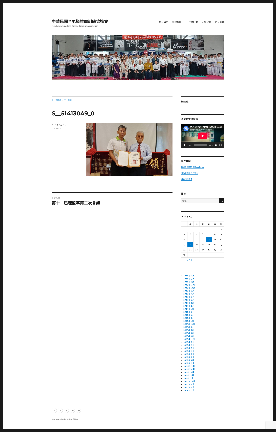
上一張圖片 (56, 100)
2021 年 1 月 (188, 378)
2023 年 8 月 (188, 330)
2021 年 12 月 (189, 366)
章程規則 (176, 22)
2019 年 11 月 (189, 390)
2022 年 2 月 (188, 363)
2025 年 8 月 (188, 291)
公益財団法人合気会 (189, 173)
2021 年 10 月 (189, 369)
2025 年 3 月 (188, 303)
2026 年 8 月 (188, 276)
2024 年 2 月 (188, 318)
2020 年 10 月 (189, 381)
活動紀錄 (206, 22)
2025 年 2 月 (188, 306)
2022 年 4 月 (188, 357)
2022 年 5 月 (188, 354)
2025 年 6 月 (188, 297)
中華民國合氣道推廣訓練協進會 (80, 21)
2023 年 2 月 (188, 336)
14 (209, 239)
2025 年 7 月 (188, 294)
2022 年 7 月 (188, 348)
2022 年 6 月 (188, 351)
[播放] (184, 145)
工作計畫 (193, 22)
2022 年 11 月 (189, 339)
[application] (202, 136)
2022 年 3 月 (188, 360)
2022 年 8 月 (188, 345)
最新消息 (163, 22)
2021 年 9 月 (188, 372)
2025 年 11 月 (189, 285)
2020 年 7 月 (188, 387)
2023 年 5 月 (188, 333)
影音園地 (219, 22)
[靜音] (215, 145)
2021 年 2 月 (188, 375)
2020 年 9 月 (188, 384)
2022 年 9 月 (188, 342)
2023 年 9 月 (188, 327)
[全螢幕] (220, 145)
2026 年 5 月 (188, 279)
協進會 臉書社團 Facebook (192, 167)
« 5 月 (189, 260)
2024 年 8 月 (188, 315)
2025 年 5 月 (188, 300)
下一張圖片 (68, 100)
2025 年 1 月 (188, 309)
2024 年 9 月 (188, 312)
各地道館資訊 (186, 179)
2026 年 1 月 (188, 282)
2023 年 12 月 (189, 324)
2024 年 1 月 (188, 321)
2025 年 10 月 (189, 288)
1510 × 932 (56, 128)
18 (190, 244)
